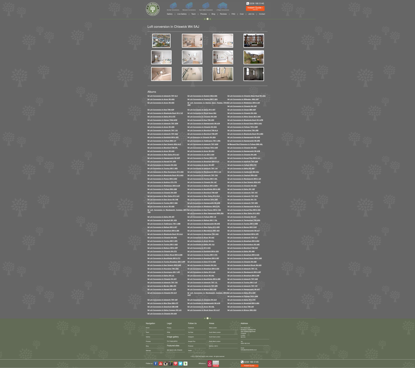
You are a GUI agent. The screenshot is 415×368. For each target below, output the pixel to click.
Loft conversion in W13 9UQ (200, 248)
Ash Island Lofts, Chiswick (174, 350)
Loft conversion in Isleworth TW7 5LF (244, 237)
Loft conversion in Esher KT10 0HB (203, 262)
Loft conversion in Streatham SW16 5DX (204, 269)
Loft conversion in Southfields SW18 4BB (205, 279)
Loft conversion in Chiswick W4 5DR (163, 193)
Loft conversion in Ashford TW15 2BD (204, 199)
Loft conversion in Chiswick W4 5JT (243, 217)
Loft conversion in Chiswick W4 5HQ (163, 237)
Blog (213, 14)
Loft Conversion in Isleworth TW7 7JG (164, 130)
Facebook (191, 328)
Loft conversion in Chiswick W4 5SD (243, 262)
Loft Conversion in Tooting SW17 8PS (163, 241)
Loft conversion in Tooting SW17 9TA (203, 255)
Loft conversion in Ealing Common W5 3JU (165, 310)
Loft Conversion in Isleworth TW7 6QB (244, 161)
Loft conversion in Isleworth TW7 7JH (204, 168)
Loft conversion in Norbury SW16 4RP (164, 248)
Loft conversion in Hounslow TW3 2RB (244, 130)
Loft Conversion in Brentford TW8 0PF (204, 134)
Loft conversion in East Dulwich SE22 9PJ (245, 182)
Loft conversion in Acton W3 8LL (202, 241)
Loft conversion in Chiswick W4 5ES (243, 186)
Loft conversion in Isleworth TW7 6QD (244, 279)
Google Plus (191, 341)
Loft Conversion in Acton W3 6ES (162, 103)
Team (193, 14)
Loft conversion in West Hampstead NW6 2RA (206, 213)
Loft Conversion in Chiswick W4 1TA (243, 199)
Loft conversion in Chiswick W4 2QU (163, 165)
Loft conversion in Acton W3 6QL (202, 307)
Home (147, 328)
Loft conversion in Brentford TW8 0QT (244, 248)
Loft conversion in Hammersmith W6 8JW (205, 303)
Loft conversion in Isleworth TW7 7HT (244, 193)
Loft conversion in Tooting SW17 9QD (164, 244)
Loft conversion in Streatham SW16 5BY (204, 258)
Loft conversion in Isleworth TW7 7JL (243, 269)
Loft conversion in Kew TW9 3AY (242, 307)
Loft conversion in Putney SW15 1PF (203, 158)
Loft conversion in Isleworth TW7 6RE (204, 286)
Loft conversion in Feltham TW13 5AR (204, 148)
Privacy (169, 328)
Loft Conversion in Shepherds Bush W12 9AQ (166, 175)
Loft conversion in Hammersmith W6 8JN (205, 123)
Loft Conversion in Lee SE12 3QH (202, 154)
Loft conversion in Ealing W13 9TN (242, 300)
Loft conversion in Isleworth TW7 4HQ (244, 196)
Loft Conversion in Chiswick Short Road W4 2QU (248, 96)
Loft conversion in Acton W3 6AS (162, 151)
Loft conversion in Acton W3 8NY (202, 165)
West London (213, 328)
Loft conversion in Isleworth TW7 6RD (244, 203)
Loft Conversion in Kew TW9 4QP (162, 110)
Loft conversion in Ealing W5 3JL (162, 275)
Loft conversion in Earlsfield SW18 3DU (204, 251)
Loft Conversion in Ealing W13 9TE (162, 116)
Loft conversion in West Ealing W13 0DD (205, 227)
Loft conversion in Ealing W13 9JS (202, 272)
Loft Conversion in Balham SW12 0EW (204, 186)
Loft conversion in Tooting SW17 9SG (164, 203)
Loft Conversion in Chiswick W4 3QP (243, 106)
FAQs (168, 332)
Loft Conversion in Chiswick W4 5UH (163, 313)
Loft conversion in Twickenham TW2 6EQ (245, 220)
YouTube (190, 332)
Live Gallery (182, 14)
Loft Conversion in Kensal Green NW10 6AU (246, 123)
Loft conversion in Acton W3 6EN (162, 127)
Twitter (190, 350)
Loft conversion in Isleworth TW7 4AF (164, 300)
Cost (241, 14)
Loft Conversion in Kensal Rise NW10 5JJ (245, 158)
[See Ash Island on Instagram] (166, 364)
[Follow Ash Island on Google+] (170, 364)
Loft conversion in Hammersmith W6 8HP (165, 158)
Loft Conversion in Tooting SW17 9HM (244, 224)
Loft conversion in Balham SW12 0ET (163, 227)
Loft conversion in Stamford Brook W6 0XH (245, 265)
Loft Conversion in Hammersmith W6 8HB (245, 151)
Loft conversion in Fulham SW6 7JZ (203, 217)
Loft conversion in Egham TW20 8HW (163, 120)
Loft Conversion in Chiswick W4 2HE (243, 154)
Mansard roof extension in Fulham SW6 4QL (246, 144)
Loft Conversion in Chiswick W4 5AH (203, 116)
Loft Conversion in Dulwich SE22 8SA (203, 96)
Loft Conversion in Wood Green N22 (203, 113)
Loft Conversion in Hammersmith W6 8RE (245, 141)
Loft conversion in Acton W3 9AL (202, 275)
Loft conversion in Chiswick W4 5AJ (203, 265)
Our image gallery (172, 341)
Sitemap (148, 350)
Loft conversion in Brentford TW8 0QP (204, 193)
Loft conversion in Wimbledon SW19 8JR (165, 186)
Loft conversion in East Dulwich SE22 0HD (165, 265)
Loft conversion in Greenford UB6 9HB (164, 307)
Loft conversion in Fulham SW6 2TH (243, 165)
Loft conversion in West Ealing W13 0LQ (205, 196)
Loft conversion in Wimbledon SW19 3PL (205, 206)
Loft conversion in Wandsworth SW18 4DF (245, 272)
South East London (214, 337)
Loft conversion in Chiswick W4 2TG (163, 251)
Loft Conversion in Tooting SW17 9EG (204, 99)
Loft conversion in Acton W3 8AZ (202, 237)
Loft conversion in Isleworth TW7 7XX (164, 282)
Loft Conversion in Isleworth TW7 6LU (164, 96)
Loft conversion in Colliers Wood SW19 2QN (166, 255)
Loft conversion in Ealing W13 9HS (242, 293)
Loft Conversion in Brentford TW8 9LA (204, 130)
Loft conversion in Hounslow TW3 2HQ (164, 269)
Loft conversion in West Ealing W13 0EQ (245, 213)
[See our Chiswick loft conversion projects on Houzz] (185, 364)
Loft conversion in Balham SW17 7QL (203, 220)
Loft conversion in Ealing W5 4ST (162, 217)
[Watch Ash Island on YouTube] (161, 364)
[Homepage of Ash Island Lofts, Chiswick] (151, 9)
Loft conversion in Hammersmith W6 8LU (245, 206)
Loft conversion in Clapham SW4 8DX (243, 175)
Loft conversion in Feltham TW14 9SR (244, 127)
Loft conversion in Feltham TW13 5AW (244, 296)
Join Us (251, 14)
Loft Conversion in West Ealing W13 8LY (164, 154)
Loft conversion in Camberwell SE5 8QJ (244, 172)
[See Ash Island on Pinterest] (175, 364)
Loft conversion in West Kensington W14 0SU (167, 172)
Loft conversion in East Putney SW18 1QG (205, 210)
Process (203, 14)
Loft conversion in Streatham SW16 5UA (244, 255)
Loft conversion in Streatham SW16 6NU (244, 241)
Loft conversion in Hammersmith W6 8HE (205, 224)
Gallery (169, 14)
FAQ (233, 14)
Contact (262, 14)
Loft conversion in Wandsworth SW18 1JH (245, 179)
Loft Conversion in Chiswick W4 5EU (243, 148)
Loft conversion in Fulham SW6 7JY (163, 141)
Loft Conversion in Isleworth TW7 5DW (164, 123)
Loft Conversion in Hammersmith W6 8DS (245, 137)
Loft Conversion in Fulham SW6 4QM (163, 189)
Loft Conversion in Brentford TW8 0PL (164, 148)
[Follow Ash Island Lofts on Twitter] (180, 364)
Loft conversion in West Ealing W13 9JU (164, 196)
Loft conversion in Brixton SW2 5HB (203, 289)
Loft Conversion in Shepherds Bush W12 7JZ (166, 113)
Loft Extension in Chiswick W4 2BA (203, 137)
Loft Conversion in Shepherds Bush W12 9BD (246, 134)
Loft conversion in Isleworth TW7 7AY (244, 286)
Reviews (223, 14)
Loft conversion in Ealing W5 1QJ (202, 244)
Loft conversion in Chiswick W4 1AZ (203, 182)
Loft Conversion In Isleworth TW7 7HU (204, 175)
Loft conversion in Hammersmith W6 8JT (245, 231)
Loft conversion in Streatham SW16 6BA (244, 303)
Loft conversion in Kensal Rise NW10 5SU (245, 210)
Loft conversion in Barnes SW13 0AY (243, 227)
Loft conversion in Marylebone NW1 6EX (204, 231)
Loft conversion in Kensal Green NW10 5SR (246, 258)
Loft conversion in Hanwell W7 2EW (163, 289)
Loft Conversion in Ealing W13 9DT (202, 110)
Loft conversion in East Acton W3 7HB (164, 199)
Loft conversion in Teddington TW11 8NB (165, 224)
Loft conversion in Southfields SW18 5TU (165, 258)
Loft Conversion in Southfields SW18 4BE (205, 189)
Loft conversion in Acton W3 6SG (162, 206)
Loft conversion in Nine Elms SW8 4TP (164, 303)
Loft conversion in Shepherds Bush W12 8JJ (166, 234)
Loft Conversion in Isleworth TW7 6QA (164, 134)
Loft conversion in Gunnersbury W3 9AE (245, 244)
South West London (215, 332)
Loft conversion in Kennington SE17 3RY (165, 272)
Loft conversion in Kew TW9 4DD (202, 120)
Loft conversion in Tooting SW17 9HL (203, 179)
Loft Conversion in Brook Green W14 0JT (205, 310)
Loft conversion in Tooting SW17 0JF (243, 282)
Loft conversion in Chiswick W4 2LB (203, 300)
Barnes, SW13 (213, 346)
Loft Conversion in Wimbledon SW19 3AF (245, 103)
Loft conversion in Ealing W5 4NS (242, 251)
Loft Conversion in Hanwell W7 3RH (163, 161)
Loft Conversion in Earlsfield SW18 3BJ (164, 137)
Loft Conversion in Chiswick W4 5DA (203, 127)
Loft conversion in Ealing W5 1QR (242, 189)
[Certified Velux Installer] (216, 364)
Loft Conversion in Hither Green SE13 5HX (245, 116)
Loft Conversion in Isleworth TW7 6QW (204, 144)
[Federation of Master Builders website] (210, 364)
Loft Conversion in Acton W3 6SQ (162, 99)
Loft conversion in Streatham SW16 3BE (164, 231)
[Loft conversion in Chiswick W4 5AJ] (161, 40)
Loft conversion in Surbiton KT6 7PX (163, 182)
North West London (214, 341)
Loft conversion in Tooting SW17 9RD (164, 168)
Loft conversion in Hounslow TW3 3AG (204, 234)
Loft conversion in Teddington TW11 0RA (205, 141)
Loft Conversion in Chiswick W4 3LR (163, 293)
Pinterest (190, 346)
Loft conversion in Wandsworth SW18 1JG (205, 172)
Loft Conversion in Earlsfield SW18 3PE (244, 234)
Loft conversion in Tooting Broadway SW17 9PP (167, 262)
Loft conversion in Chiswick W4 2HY (163, 279)
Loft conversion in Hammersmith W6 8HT (245, 289)
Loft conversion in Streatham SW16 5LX (204, 161)
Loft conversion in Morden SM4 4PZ (163, 286)
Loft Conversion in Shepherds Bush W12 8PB (246, 120)
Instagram (191, 337)
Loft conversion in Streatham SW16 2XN (244, 275)
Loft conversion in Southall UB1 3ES (163, 220)
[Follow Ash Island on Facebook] (156, 364)
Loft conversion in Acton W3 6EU (202, 151)
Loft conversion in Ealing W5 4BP (242, 168)
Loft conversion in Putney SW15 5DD (163, 179)
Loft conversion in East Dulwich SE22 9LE (165, 144)
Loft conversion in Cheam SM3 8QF (243, 110)
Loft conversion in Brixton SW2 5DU (243, 310)
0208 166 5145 (245, 343)
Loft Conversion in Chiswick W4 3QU (243, 113)
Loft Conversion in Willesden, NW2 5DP (244, 99)
